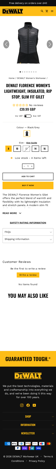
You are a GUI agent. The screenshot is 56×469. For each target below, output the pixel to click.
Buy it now (28, 185)
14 (35, 148)
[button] (50, 44)
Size (28, 142)
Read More (10, 213)
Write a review (28, 274)
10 (17, 148)
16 (44, 148)
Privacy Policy (37, 461)
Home (11, 78)
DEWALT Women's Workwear (31, 78)
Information (28, 425)
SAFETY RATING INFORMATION (28, 222)
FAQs (8, 231)
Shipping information (17, 239)
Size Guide (31, 143)
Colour (28, 127)
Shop (28, 416)
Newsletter (28, 433)
